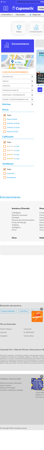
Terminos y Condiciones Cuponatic (11, 390)
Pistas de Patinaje (19, 222)
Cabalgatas (16, 213)
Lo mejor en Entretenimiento (15, 72)
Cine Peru (24, 311)
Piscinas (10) (7, 77)
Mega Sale (37, 15)
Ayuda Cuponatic (5, 385)
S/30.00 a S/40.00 (13, 123)
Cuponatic (11, 173)
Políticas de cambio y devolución (10, 383)
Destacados (20, 15)
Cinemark (3, 332)
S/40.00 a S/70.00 (13, 127)
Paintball (15, 217)
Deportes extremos (19, 215)
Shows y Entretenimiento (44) (15, 99)
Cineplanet (3, 336)
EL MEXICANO (29, 332)
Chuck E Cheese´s (6, 329)
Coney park (27, 329)
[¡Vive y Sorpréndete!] (23, 8)
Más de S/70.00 (12, 132)
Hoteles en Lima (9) (10, 90)
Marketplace (11, 177)
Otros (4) (6, 86)
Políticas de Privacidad (7, 388)
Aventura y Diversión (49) (13, 95)
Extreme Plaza (29, 336)
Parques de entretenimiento (23, 220)
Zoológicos (16, 227)
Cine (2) (5, 81)
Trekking (15, 225)
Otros (14, 230)
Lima (4, 1)
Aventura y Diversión (21, 208)
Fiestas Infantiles (8, 311)
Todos (9, 115)
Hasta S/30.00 (12, 119)
